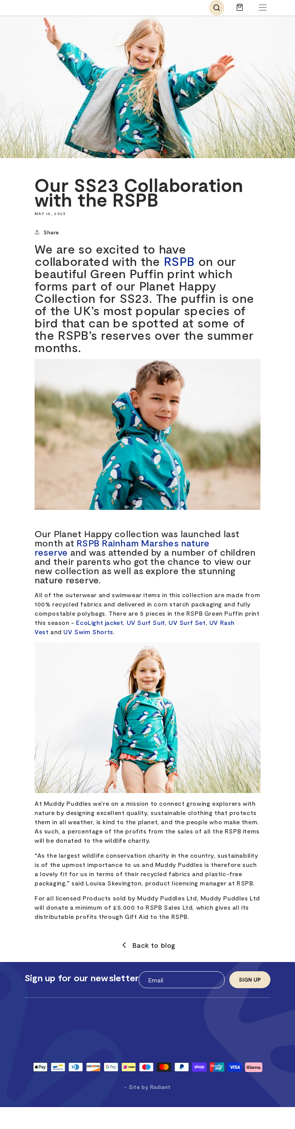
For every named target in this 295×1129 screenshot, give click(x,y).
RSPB (179, 261)
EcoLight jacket (99, 622)
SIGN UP (250, 979)
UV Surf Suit (146, 622)
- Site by (147, 1087)
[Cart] (240, 11)
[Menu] (262, 8)
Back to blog (154, 945)
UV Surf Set (187, 622)
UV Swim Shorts (88, 631)
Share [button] (51, 232)
